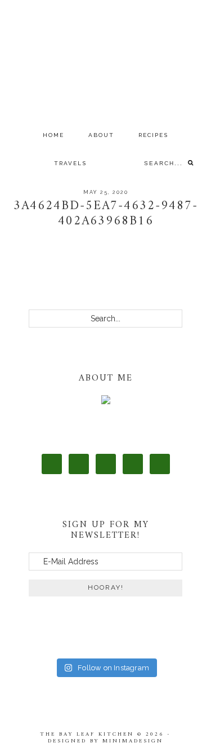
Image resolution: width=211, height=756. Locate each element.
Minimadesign (132, 741)
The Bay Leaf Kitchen (106, 60)
